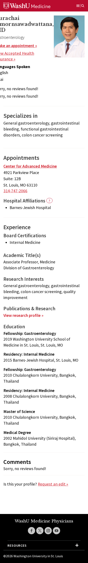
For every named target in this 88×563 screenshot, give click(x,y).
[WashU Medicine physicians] (32, 6)
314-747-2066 (15, 190)
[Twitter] (40, 530)
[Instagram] (48, 530)
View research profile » (23, 315)
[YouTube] (56, 530)
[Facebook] (31, 530)
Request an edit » (53, 484)
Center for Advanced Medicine (30, 166)
